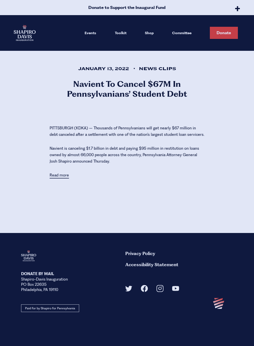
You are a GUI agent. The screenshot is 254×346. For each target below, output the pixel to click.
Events (90, 33)
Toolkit (121, 33)
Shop (149, 33)
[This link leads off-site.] (128, 290)
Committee (181, 33)
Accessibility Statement (151, 264)
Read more (59, 175)
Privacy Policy (140, 253)
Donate (224, 32)
